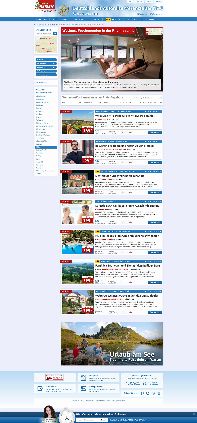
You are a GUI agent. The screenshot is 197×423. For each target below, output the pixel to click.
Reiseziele (95, 19)
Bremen (38, 108)
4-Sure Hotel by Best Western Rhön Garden (111, 269)
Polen (38, 159)
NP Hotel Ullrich (101, 119)
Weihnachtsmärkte (108, 171)
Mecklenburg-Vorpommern (45, 126)
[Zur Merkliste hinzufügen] (145, 111)
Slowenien (39, 165)
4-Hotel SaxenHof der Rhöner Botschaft (110, 149)
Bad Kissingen (118, 179)
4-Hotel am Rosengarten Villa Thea (108, 299)
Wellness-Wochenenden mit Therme (45, 172)
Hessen (38, 117)
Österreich (39, 162)
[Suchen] (55, 33)
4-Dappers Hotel (102, 209)
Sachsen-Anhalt (41, 150)
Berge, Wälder (126, 111)
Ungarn (38, 168)
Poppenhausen (135, 269)
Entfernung (127, 102)
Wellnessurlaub (113, 111)
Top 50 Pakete (132, 19)
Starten (103, 420)
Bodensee (39, 105)
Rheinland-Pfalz (41, 141)
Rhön (38, 147)
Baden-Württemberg (42, 102)
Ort (63, 102)
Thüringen (39, 156)
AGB (82, 401)
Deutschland (40, 99)
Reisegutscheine (60, 19)
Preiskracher (151, 19)
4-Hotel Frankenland (103, 179)
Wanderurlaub (101, 111)
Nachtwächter (125, 231)
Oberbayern (40, 138)
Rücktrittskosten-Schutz (103, 401)
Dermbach (131, 149)
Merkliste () (42, 82)
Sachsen (39, 144)
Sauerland (39, 153)
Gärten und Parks (115, 291)
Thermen (99, 201)
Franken (39, 114)
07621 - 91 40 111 (143, 383)
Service (149, 2)
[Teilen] (151, 111)
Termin (105, 102)
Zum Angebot (155, 132)
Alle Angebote (40, 96)
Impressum (75, 401)
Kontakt (158, 2)
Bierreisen (116, 261)
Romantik (119, 171)
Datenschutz (89, 401)
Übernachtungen (149, 102)
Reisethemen (78, 19)
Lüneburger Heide (42, 123)
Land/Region (87, 102)
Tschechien (39, 120)
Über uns (139, 2)
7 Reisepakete (128, 31)
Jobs (130, 2)
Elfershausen (113, 119)
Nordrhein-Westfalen (43, 135)
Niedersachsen (41, 132)
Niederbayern (40, 129)
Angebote (113, 19)
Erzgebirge (39, 111)
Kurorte (103, 231)
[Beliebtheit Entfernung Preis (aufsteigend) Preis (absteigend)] (152, 98)
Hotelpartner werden (118, 401)
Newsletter (41, 19)
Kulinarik (111, 141)
